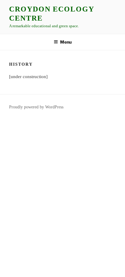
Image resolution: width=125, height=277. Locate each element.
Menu (66, 42)
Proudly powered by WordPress (36, 107)
